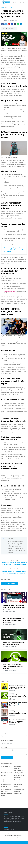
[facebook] (18, 2)
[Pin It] (8, 24)
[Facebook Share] (2, 24)
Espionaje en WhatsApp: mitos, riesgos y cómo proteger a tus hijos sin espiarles (17, 687)
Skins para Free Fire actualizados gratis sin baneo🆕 (18, 703)
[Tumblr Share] (15, 24)
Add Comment (11, 583)
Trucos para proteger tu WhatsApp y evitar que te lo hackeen (13, 643)
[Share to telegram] (21, 24)
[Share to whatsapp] (18, 24)
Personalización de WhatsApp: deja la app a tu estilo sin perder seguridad (13, 666)
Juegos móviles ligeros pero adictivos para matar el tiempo (17, 712)
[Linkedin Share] (12, 24)
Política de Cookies (9, 829)
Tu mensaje (4, 747)
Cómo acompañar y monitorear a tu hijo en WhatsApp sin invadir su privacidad (14, 250)
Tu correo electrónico (7, 740)
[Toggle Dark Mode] (21, 2)
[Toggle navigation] (26, 2)
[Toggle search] (23, 2)
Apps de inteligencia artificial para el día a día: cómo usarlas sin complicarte (13, 620)
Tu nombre (4, 734)
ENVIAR (7, 758)
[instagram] (15, 2)
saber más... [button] (16, 838)
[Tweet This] (5, 24)
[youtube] (13, 2)
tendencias (11, 684)
